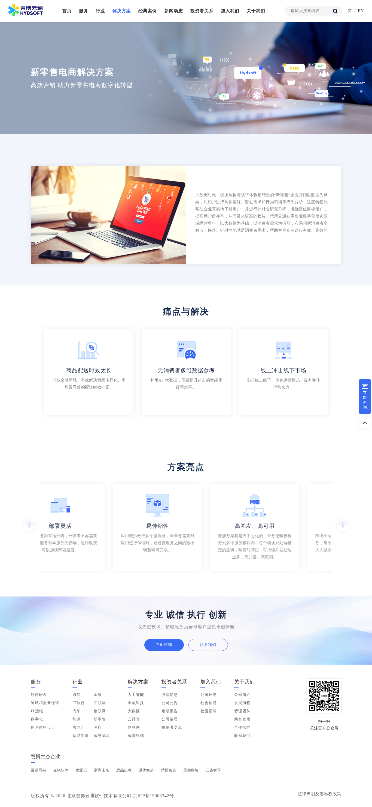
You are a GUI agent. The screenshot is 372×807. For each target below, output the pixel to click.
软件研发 (39, 695)
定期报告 (169, 711)
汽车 (76, 711)
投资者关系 (202, 10)
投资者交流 (171, 727)
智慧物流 (102, 736)
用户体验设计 (43, 727)
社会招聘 (208, 703)
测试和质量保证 (45, 703)
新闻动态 (173, 10)
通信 (76, 695)
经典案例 (147, 10)
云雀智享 (213, 770)
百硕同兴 (38, 770)
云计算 (134, 719)
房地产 (78, 727)
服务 (83, 10)
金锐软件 (60, 770)
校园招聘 (208, 711)
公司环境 (208, 695)
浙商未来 (101, 770)
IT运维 (37, 711)
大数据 (134, 711)
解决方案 (121, 10)
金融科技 (136, 703)
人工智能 (136, 695)
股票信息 (169, 695)
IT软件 (78, 703)
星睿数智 (191, 770)
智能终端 (136, 736)
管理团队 (242, 711)
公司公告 (169, 703)
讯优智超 (146, 770)
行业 (100, 10)
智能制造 (80, 736)
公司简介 (242, 695)
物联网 (100, 711)
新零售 (100, 719)
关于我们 (256, 10)
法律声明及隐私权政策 (319, 793)
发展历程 (242, 703)
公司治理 (169, 719)
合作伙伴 (242, 727)
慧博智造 (168, 770)
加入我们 (230, 10)
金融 (98, 695)
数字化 (37, 719)
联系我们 (208, 645)
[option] (186, 215)
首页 (67, 10)
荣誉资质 (242, 719)
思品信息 (124, 770)
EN (361, 10)
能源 (76, 719)
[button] (29, 525)
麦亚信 (81, 770)
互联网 (100, 703)
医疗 (98, 727)
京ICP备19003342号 (153, 795)
